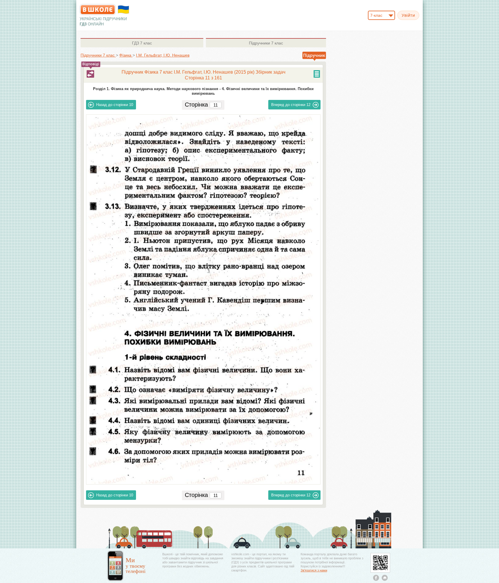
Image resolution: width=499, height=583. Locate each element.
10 (114, 105)
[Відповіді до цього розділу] (90, 74)
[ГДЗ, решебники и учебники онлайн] (98, 9)
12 (290, 105)
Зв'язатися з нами (314, 570)
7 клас (142, 43)
